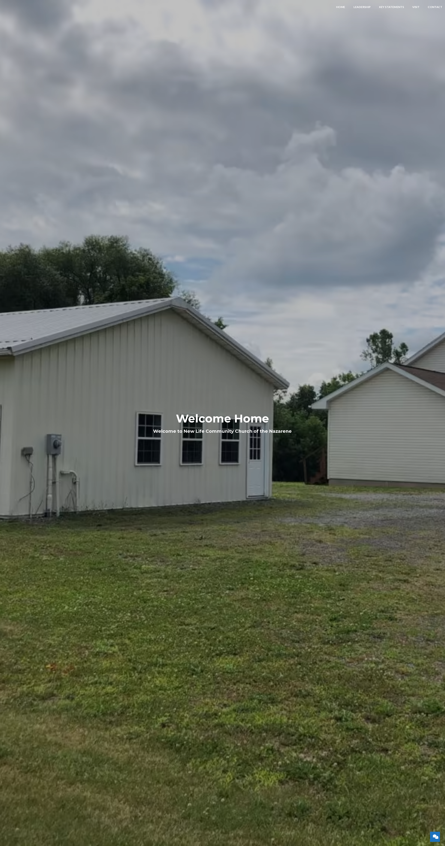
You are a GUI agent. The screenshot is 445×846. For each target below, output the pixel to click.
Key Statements (391, 7)
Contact (435, 7)
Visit (415, 7)
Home (340, 7)
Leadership (362, 7)
